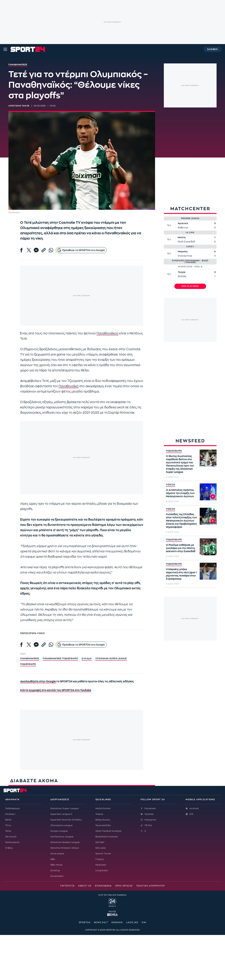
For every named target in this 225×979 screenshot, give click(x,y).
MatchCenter (103, 808)
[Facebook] (21, 250)
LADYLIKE (132, 922)
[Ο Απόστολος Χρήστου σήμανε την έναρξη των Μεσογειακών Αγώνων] (208, 491)
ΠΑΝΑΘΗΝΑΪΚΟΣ (29, 658)
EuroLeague (57, 854)
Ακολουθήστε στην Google (38, 681)
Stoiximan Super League (64, 808)
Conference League (61, 837)
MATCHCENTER (190, 208)
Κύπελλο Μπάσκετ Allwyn (64, 848)
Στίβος (9, 848)
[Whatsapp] (51, 250)
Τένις (8, 825)
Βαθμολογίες (102, 820)
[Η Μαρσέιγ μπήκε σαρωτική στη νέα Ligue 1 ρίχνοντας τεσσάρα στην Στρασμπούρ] (208, 571)
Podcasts (100, 865)
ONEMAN (117, 922)
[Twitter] (28, 250)
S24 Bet (99, 842)
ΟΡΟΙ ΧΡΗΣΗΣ (124, 886)
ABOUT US (84, 886)
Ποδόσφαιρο (28, 664)
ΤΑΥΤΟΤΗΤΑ (67, 886)
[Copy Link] (43, 250)
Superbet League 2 (61, 814)
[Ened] (112, 914)
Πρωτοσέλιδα (103, 825)
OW (144, 922)
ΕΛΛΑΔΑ (87, 658)
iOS (191, 814)
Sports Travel (103, 854)
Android (194, 808)
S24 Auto (100, 848)
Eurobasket (57, 876)
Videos (99, 814)
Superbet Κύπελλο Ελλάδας (66, 820)
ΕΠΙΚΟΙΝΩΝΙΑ (103, 886)
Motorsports (12, 842)
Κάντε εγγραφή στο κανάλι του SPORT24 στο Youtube (55, 690)
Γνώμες (99, 859)
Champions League (61, 825)
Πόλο (8, 831)
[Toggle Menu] (5, 49)
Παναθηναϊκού (107, 333)
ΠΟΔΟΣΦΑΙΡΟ (174, 451)
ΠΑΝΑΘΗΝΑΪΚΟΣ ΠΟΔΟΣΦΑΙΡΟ (60, 658)
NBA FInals (56, 865)
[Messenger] (36, 250)
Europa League (59, 831)
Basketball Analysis (106, 837)
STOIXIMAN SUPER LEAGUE (111, 658)
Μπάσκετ (10, 814)
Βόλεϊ (8, 820)
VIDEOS (170, 485)
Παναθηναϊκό (69, 386)
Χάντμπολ (11, 837)
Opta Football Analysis (108, 831)
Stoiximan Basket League (65, 842)
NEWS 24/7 (101, 922)
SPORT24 (84, 922)
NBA (52, 859)
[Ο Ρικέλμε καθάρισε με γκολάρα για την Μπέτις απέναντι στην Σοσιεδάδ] (208, 546)
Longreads (101, 870)
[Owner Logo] (112, 902)
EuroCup (55, 870)
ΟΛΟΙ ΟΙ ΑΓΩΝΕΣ (190, 286)
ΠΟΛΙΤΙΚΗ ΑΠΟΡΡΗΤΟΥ (150, 886)
